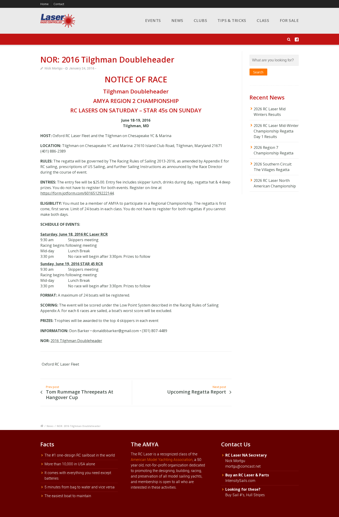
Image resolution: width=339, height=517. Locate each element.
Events (153, 20)
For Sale (289, 20)
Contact (59, 4)
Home (44, 4)
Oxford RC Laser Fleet (60, 364)
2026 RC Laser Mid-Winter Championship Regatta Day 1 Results (276, 131)
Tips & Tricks (231, 20)
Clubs (200, 20)
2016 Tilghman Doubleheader (76, 340)
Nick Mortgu (53, 68)
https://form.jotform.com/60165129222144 (77, 193)
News (177, 20)
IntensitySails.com (240, 480)
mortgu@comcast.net (243, 466)
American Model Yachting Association (162, 459)
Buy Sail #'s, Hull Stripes (245, 494)
